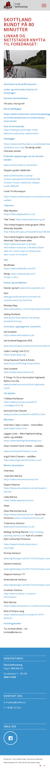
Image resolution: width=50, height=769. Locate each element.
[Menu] (42, 5)
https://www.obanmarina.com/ (19, 514)
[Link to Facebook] (44, 766)
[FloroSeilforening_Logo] (21, 5)
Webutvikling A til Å (10, 762)
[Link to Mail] (40, 766)
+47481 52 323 (13, 707)
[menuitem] (42, 5)
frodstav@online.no (15, 702)
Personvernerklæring (34, 759)
